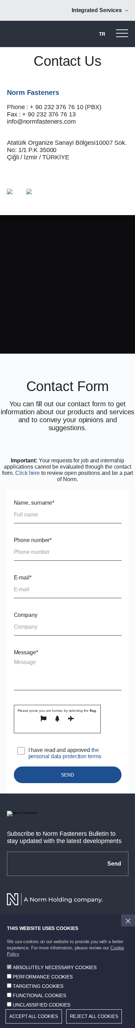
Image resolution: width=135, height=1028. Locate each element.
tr (102, 34)
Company (25, 615)
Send (114, 864)
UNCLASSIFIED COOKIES (41, 1005)
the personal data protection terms (64, 753)
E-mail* (23, 578)
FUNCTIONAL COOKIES (39, 995)
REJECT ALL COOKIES (94, 1016)
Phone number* (33, 540)
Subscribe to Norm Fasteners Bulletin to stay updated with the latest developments (64, 837)
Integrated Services (97, 10)
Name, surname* (34, 503)
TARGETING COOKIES (38, 986)
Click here (27, 473)
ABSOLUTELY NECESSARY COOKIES (55, 967)
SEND (67, 775)
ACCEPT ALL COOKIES (33, 1016)
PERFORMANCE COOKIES (43, 977)
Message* (26, 652)
